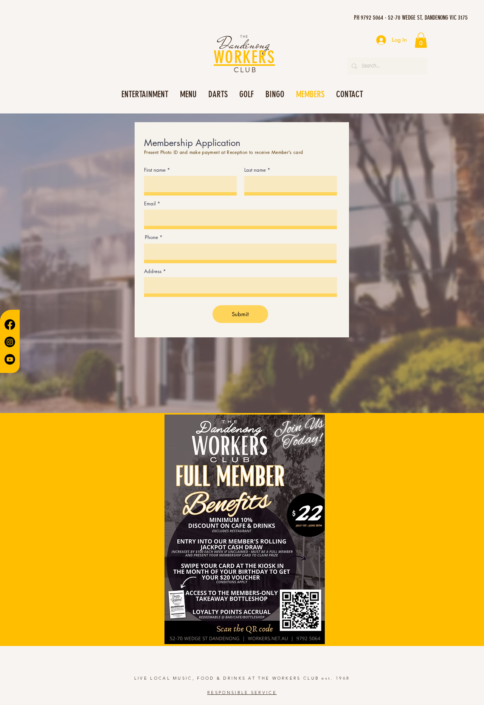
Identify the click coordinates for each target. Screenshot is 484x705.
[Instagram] (10, 342)
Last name (255, 170)
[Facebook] (10, 324)
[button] (420, 40)
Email (150, 203)
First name (155, 170)
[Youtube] (10, 359)
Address (152, 271)
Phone (151, 237)
